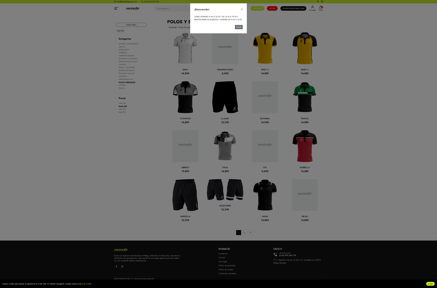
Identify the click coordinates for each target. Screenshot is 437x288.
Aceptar (430, 284)
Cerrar (238, 27)
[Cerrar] (242, 9)
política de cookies (84, 284)
